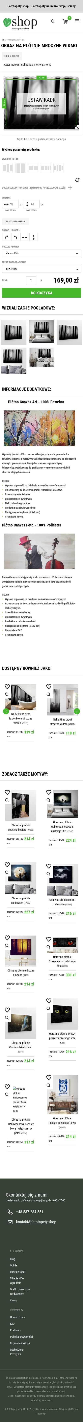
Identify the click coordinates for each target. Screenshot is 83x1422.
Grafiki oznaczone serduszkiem (20, 1291)
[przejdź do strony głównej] (20, 23)
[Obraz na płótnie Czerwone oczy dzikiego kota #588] (62, 945)
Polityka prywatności (21, 1336)
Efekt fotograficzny (14, 262)
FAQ (12, 1323)
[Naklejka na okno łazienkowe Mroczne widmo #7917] (20, 697)
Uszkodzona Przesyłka (17, 1352)
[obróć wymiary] (77, 180)
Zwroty (14, 1300)
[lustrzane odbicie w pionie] (33, 237)
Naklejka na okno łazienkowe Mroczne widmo (20, 718)
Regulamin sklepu (20, 1343)
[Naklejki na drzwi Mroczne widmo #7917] (62, 699)
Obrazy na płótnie (15, 40)
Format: (6, 197)
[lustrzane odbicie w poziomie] (24, 237)
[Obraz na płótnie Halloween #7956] (20, 878)
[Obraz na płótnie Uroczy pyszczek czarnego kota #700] (62, 1014)
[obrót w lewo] (15, 237)
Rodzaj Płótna (10, 246)
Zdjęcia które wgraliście (17, 1280)
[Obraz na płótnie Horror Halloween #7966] (62, 880)
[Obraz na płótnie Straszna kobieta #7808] (20, 805)
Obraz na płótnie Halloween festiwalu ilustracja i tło (62, 827)
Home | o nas (17, 1317)
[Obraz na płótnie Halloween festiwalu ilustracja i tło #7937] (62, 804)
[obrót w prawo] (6, 237)
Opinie (13, 1265)
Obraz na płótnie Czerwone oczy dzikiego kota (62, 961)
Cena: (5, 280)
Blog (12, 1259)
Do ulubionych (12, 56)
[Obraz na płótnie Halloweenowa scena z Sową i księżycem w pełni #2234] (20, 1100)
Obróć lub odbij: (11, 230)
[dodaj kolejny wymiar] (38, 188)
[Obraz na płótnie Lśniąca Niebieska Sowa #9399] (62, 1094)
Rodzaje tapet (17, 1272)
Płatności (15, 1330)
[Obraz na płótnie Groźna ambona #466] (20, 950)
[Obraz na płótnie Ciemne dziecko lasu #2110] (20, 1023)
